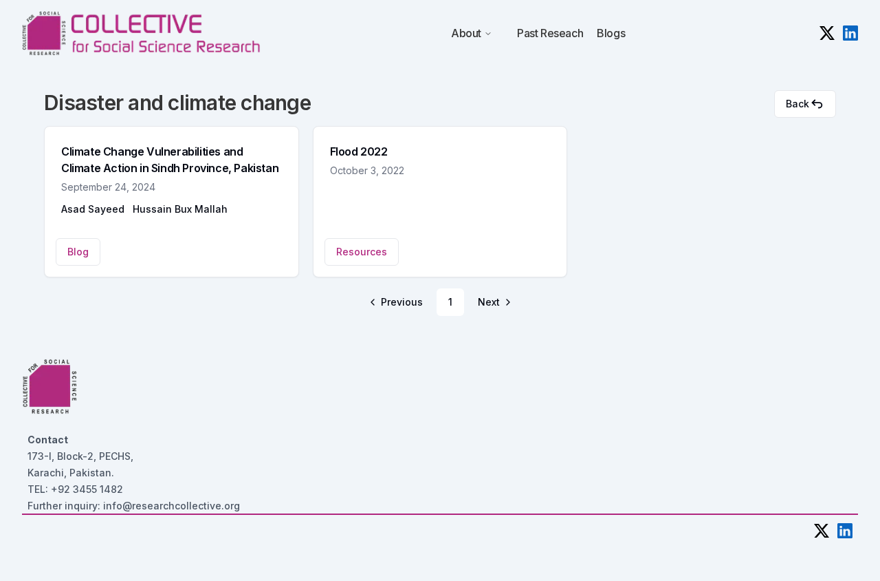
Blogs (611, 33)
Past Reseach (550, 33)
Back (797, 103)
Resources (361, 251)
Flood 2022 (359, 151)
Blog (78, 251)
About (466, 33)
